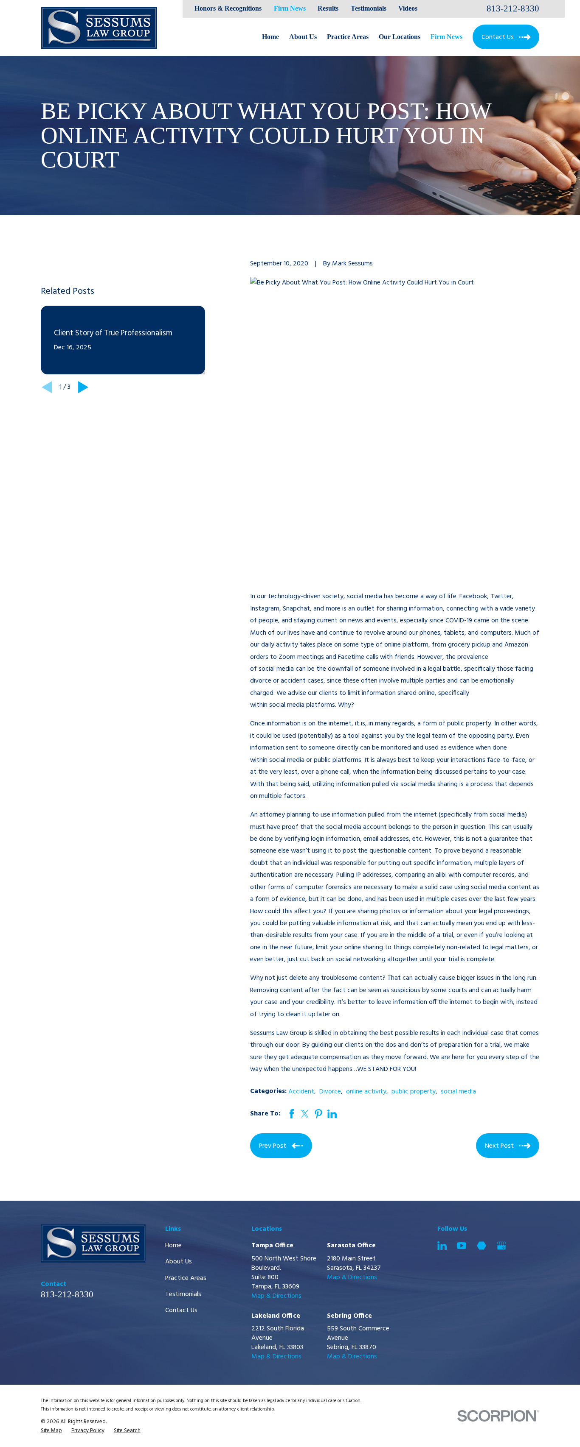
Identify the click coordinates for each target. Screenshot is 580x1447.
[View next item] (83, 387)
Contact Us (181, 1310)
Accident (301, 1091)
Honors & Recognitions (228, 8)
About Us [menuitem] (303, 36)
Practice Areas (185, 1278)
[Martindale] (481, 1245)
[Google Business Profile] (501, 1245)
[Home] (99, 28)
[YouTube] (461, 1245)
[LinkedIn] (442, 1245)
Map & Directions (276, 1296)
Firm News (290, 8)
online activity (366, 1091)
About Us (178, 1261)
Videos (407, 8)
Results (328, 8)
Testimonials (368, 8)
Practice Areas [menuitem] (348, 36)
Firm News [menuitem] (446, 36)
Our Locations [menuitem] (399, 36)
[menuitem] (51, 1431)
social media (458, 1091)
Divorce (330, 1091)
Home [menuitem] (270, 36)
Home (173, 1245)
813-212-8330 (513, 8)
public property (413, 1091)
